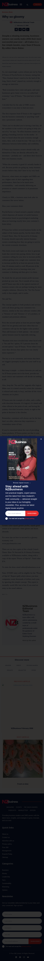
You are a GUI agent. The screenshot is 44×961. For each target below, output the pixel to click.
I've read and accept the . (21, 518)
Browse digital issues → (22, 483)
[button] (41, 439)
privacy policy (29, 518)
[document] (22, 480)
